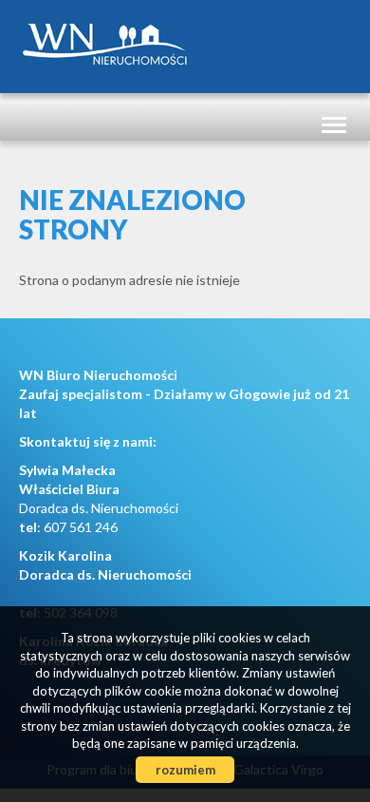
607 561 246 (81, 527)
